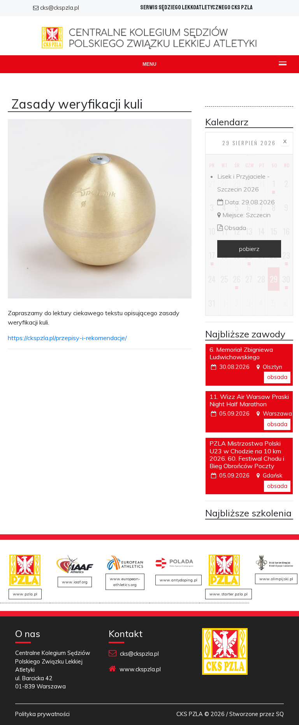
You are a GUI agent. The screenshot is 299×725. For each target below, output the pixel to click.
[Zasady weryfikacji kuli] (100, 212)
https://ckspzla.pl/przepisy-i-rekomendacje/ (67, 338)
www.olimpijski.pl (276, 578)
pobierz (249, 249)
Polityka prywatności (42, 714)
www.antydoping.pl (178, 580)
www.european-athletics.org (125, 581)
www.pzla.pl (25, 594)
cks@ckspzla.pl (59, 7)
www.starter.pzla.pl (228, 594)
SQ (280, 714)
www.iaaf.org (75, 582)
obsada (277, 377)
